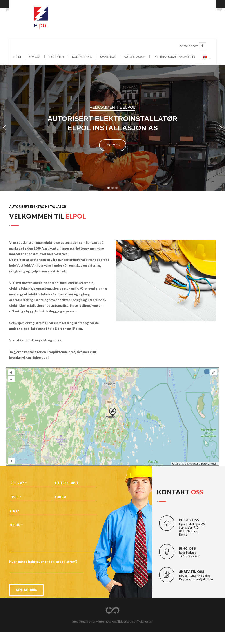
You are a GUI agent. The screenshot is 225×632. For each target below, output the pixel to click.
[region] (112, 128)
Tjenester (56, 57)
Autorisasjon (134, 57)
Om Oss (34, 57)
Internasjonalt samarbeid (174, 57)
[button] (4, 127)
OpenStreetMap (184, 463)
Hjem (17, 57)
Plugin (213, 463)
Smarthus (108, 57)
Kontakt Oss (82, 57)
